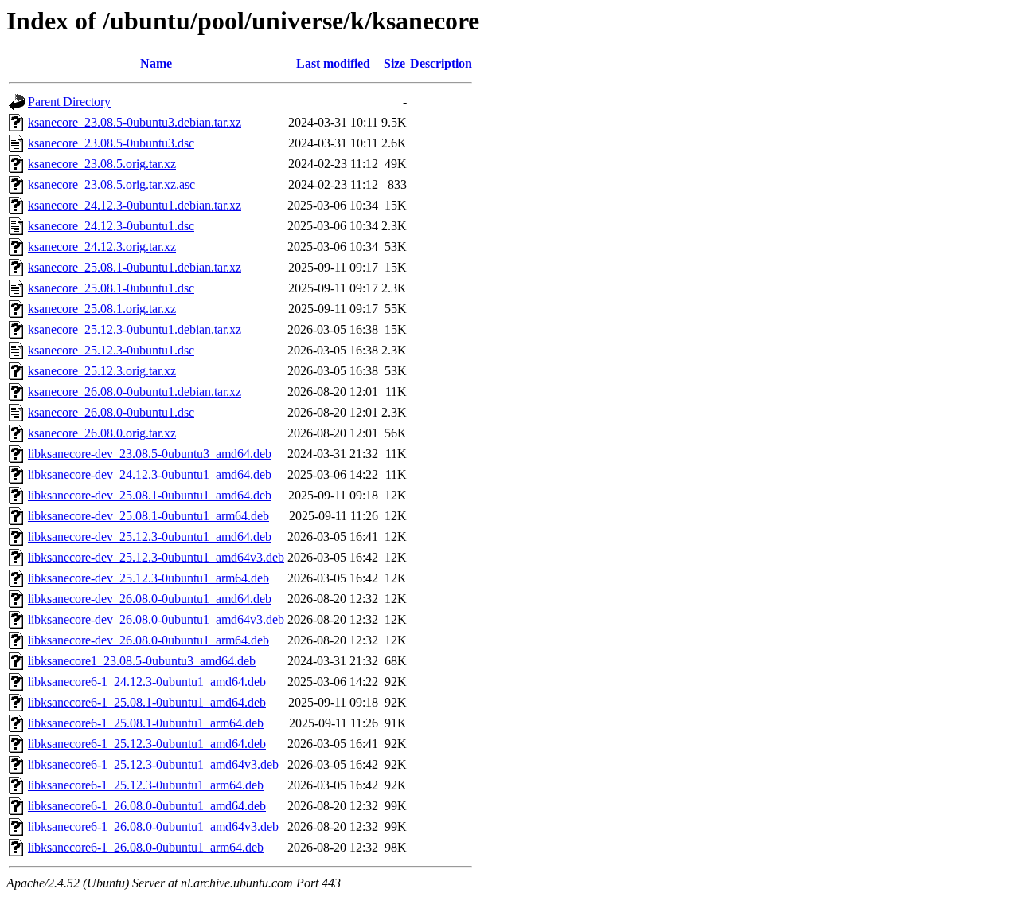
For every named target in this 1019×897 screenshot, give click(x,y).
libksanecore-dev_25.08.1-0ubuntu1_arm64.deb (148, 516)
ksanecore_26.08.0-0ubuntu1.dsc (111, 412)
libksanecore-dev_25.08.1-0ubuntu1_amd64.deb (149, 495)
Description (441, 63)
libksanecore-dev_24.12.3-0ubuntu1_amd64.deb (149, 474)
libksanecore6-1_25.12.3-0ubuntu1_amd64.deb (147, 743)
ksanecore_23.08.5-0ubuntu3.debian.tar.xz (134, 122)
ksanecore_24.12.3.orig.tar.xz (102, 246)
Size (394, 63)
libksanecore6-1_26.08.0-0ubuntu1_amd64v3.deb (153, 826)
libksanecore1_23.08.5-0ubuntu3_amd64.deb (142, 661)
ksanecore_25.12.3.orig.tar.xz (102, 371)
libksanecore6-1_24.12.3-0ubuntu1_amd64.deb (147, 681)
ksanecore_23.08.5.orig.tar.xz (102, 163)
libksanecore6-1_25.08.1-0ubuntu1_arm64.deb (146, 723)
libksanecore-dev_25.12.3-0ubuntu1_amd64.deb (149, 536)
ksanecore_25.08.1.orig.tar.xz (102, 308)
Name (156, 63)
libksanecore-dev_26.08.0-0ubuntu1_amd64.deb (149, 598)
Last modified (333, 63)
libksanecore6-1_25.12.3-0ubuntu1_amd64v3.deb (153, 764)
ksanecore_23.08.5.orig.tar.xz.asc (111, 184)
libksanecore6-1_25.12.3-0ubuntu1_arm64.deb (146, 785)
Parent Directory (69, 101)
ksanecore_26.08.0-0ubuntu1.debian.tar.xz (134, 391)
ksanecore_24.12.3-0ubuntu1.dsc (111, 226)
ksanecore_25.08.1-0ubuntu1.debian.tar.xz (134, 267)
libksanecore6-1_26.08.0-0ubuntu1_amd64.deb (147, 806)
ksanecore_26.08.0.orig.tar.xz (102, 433)
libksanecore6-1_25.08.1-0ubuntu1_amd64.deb (147, 702)
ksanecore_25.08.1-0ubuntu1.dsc (111, 288)
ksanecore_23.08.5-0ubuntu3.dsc (111, 143)
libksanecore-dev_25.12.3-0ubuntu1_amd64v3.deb (156, 557)
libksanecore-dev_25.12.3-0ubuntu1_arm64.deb (148, 578)
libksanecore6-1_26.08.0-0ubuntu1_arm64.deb (146, 847)
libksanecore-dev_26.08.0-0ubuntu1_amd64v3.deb (156, 619)
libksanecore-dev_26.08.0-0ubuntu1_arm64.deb (148, 640)
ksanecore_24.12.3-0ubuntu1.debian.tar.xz (134, 205)
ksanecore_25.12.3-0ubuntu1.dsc (111, 350)
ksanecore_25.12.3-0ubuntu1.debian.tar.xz (134, 329)
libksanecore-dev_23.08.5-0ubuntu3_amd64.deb (149, 453)
